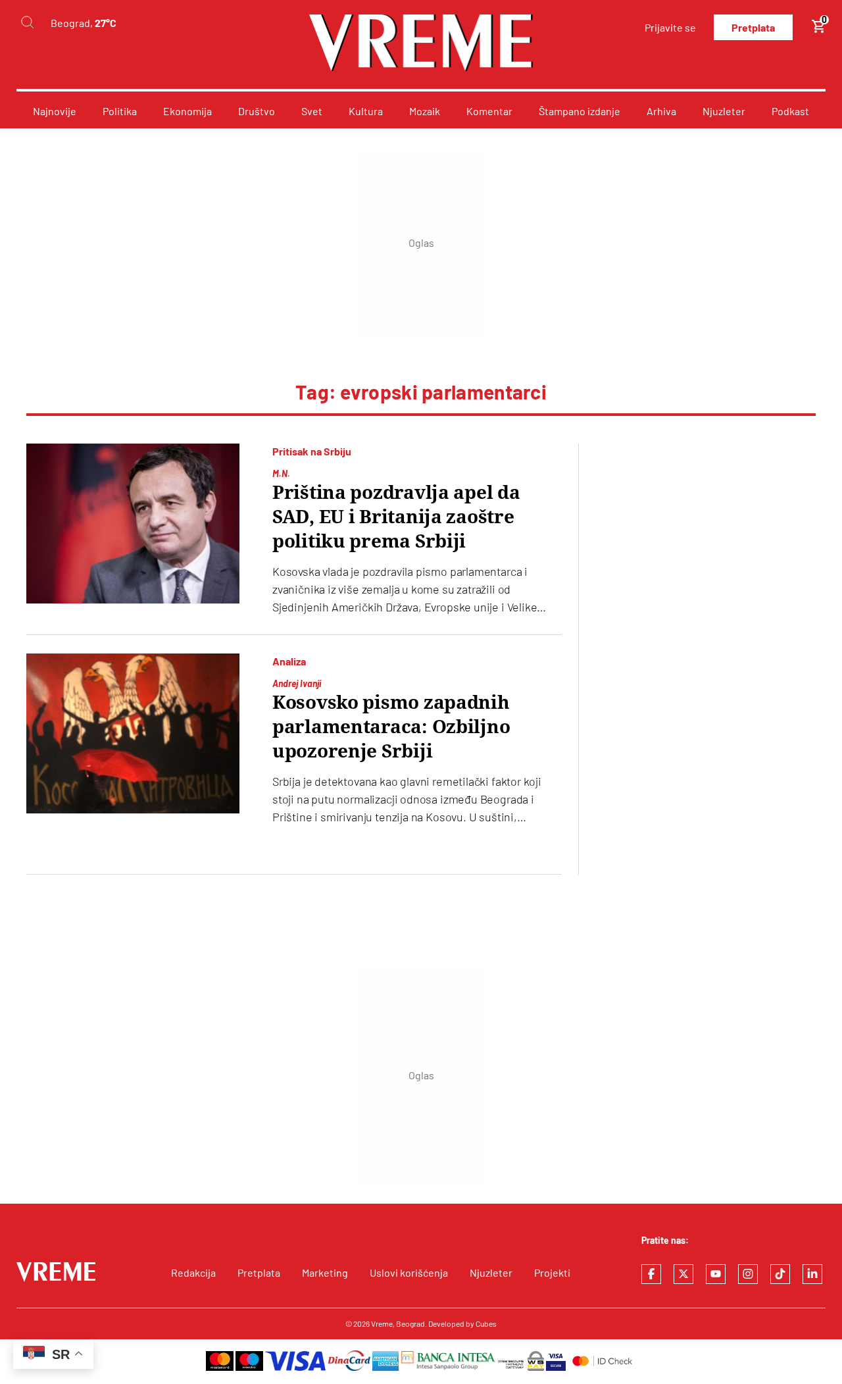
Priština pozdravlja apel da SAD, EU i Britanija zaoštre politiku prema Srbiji (396, 517)
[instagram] (748, 1274)
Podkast (790, 111)
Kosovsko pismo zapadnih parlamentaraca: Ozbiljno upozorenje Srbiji (391, 727)
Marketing (325, 1272)
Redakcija (193, 1272)
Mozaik (424, 111)
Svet (311, 111)
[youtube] (716, 1274)
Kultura (366, 111)
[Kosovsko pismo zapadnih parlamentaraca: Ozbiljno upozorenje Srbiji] (132, 733)
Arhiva (661, 111)
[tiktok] (780, 1274)
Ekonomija (187, 111)
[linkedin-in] (812, 1274)
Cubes (486, 1323)
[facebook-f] (651, 1274)
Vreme (382, 1323)
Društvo (256, 111)
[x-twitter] (683, 1274)
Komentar (489, 111)
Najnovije (54, 111)
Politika (120, 111)
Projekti (552, 1272)
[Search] (26, 22)
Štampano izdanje (579, 111)
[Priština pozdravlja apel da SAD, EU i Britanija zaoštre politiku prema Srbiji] (132, 523)
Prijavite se (670, 27)
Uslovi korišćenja (409, 1272)
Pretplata (753, 27)
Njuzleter (724, 111)
